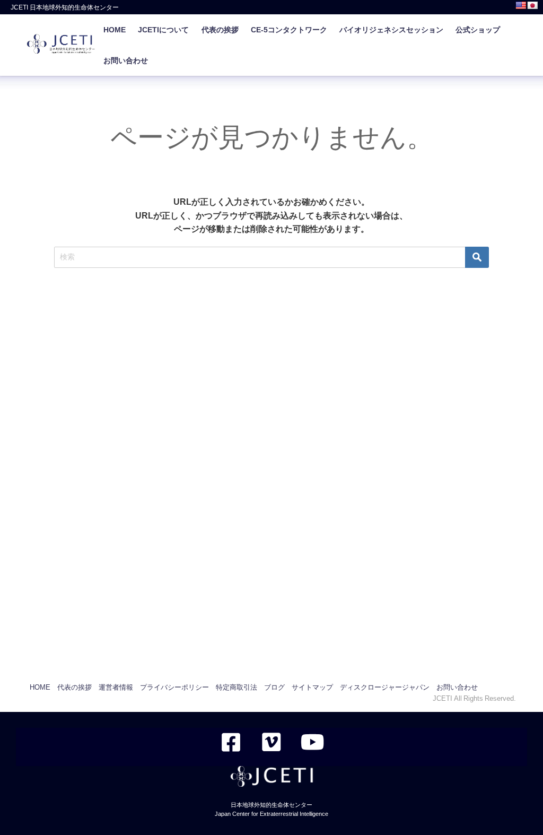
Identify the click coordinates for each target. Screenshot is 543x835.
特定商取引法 (236, 687)
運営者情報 (116, 687)
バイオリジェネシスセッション (391, 29)
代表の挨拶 (220, 29)
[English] (520, 5)
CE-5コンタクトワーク (289, 29)
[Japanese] (532, 5)
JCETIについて (163, 29)
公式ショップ (478, 29)
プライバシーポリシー (174, 687)
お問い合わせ (125, 60)
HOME (114, 29)
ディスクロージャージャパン (385, 687)
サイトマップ (312, 687)
